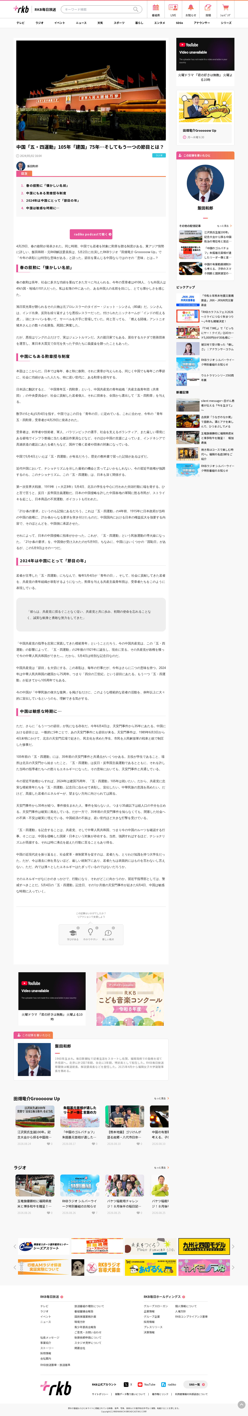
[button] (15, 1246)
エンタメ (159, 23)
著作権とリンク (160, 1394)
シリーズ (226, 23)
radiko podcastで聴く (91, 234)
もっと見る (160, 1098)
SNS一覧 (194, 1384)
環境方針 (79, 1322)
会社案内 (45, 1358)
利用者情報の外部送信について (191, 1394)
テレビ (20, 23)
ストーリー (47, 1348)
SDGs (179, 23)
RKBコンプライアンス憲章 (191, 1316)
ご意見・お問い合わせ (88, 1332)
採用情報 (45, 1353)
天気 (100, 23)
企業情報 (149, 1311)
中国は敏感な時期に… (40, 208)
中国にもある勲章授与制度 (43, 193)
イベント (59, 23)
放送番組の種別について (89, 1306)
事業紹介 (45, 1343)
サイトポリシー (100, 1394)
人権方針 (180, 1311)
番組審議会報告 (83, 1311)
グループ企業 (152, 1316)
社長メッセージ (49, 1337)
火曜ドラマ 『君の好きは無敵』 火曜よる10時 (52, 1016)
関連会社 (79, 1348)
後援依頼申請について (88, 1337)
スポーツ (119, 23)
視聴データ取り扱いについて (130, 1394)
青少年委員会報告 (85, 1327)
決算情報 (149, 1332)
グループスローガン (156, 1306)
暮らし (139, 23)
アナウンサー (202, 23)
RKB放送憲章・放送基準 (55, 1365)
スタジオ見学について (88, 1343)
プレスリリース (153, 1327)
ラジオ (39, 23)
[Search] (135, 9)
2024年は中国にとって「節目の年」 (51, 200)
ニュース (81, 23)
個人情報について (186, 1306)
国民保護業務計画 (85, 1316)
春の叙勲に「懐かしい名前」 (45, 185)
